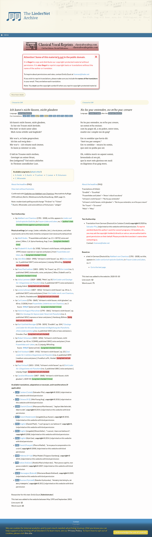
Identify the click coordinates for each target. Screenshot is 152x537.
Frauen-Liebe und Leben (47, 221)
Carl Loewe (22, 300)
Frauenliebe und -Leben (25, 344)
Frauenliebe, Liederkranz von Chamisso (48, 303)
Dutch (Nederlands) (28, 417)
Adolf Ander (22, 238)
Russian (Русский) (27, 480)
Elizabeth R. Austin (25, 248)
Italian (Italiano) (25, 463)
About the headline (19, 184)
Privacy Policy (75, 530)
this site (28, 533)
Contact (76, 522)
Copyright (76, 524)
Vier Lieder (64, 269)
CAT (24, 116)
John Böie (22, 259)
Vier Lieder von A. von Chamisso (60, 293)
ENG (41, 116)
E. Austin (28, 175)
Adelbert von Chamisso (27, 218)
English (23, 424)
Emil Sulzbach (23, 352)
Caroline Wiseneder (26, 376)
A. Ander (18, 175)
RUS (71, 116)
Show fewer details (17, 94)
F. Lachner (39, 175)
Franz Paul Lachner (25, 269)
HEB (58, 116)
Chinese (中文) (25, 399)
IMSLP (25, 307)
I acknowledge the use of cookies (130, 532)
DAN (33, 116)
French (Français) (26, 445)
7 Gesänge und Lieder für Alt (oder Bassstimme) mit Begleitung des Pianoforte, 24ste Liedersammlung (43, 327)
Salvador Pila (92, 227)
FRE (54, 116)
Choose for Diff (17, 102)
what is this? (36, 172)
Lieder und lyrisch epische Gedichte (109, 260)
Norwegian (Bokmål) (28, 473)
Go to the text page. (98, 267)
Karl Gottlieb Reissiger (27, 324)
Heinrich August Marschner (29, 311)
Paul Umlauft (23, 365)
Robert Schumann (25, 338)
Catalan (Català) (26, 392)
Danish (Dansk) (26, 406)
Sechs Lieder (67, 259)
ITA (62, 116)
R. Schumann (61, 175)
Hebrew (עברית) (26, 455)
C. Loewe (49, 175)
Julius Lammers (24, 279)
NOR (66, 116)
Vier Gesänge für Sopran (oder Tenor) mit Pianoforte (40, 314)
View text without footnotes (22, 189)
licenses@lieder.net (81, 74)
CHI (28, 116)
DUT (37, 116)
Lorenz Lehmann (24, 290)
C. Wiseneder (20, 178)
